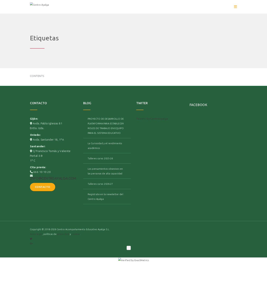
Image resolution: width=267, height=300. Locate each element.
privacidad (63, 234)
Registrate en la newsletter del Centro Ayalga (105, 196)
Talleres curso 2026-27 (100, 184)
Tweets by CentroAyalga (152, 118)
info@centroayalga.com (53, 178)
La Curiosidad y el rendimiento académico (105, 145)
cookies (75, 234)
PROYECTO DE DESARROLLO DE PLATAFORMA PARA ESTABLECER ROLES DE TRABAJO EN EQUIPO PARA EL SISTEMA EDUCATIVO (106, 125)
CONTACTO (42, 186)
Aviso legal (36, 234)
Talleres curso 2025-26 (100, 158)
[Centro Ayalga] (39, 6)
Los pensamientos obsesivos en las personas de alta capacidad (105, 171)
